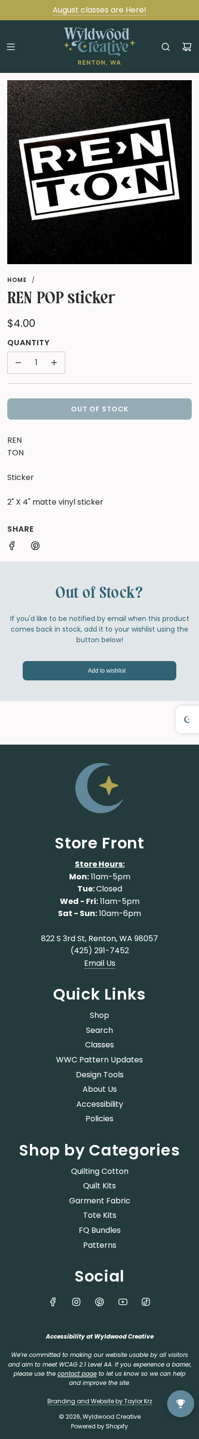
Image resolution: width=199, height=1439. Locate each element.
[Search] (165, 46)
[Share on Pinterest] (35, 547)
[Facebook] (53, 1301)
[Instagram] (76, 1301)
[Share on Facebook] (12, 547)
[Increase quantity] (54, 362)
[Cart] (187, 46)
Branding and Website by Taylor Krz (99, 1401)
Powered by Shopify (99, 1426)
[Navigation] (10, 46)
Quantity (28, 342)
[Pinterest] (99, 1301)
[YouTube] (122, 1301)
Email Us (99, 963)
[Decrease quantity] (18, 362)
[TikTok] (145, 1301)
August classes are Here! (99, 9)
